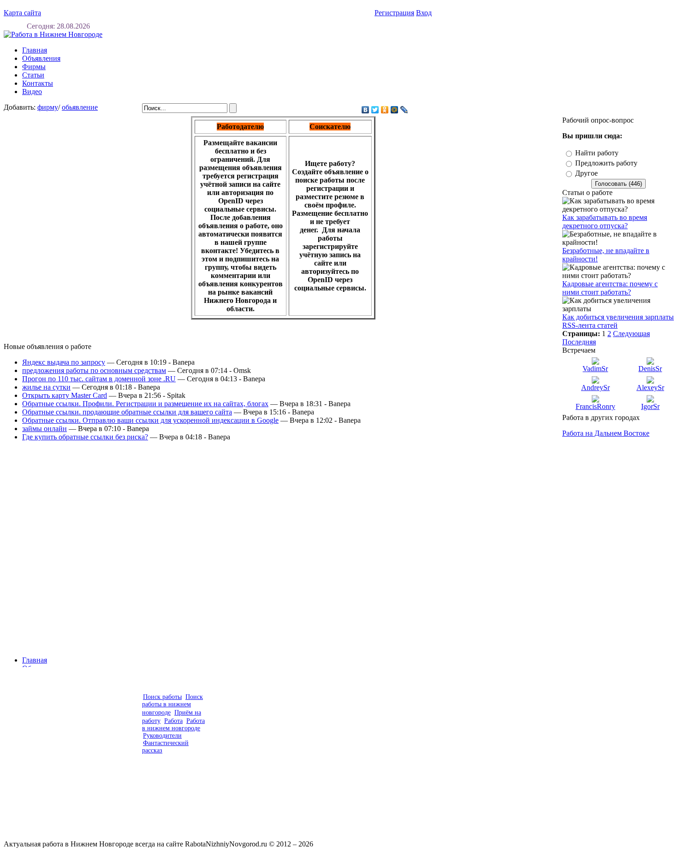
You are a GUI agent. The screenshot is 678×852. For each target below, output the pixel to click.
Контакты (37, 83)
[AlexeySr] (650, 381)
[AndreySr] (595, 381)
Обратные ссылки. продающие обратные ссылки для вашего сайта (127, 412)
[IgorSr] (650, 400)
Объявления (41, 58)
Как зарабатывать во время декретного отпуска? (604, 221)
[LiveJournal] (404, 110)
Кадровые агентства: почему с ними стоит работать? (610, 288)
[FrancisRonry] (595, 400)
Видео (32, 91)
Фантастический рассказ (165, 747)
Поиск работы (162, 696)
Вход (424, 13)
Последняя (579, 342)
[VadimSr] (595, 362)
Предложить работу (606, 163)
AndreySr (595, 387)
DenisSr (650, 369)
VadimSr (595, 369)
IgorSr (650, 406)
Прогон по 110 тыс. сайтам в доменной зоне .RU (99, 379)
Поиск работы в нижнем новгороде (172, 704)
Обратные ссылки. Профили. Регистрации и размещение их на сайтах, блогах (145, 404)
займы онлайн (44, 428)
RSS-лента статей (590, 325)
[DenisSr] (650, 362)
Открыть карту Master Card (64, 395)
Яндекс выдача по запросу (63, 362)
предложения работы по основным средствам (94, 370)
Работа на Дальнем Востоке (605, 433)
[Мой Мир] (394, 110)
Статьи (33, 75)
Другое (586, 173)
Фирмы (34, 67)
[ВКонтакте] (365, 110)
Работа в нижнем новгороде (173, 724)
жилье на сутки (46, 387)
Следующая (631, 333)
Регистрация (394, 13)
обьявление (80, 107)
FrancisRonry (595, 406)
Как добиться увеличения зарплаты (618, 317)
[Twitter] (375, 110)
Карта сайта (22, 13)
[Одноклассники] (385, 110)
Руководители (162, 735)
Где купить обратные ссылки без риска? (85, 437)
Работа (173, 720)
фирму (47, 107)
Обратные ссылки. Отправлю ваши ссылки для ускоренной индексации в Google (150, 420)
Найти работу (597, 153)
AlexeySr (650, 387)
